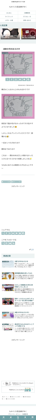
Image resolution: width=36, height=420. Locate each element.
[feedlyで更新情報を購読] (10, 243)
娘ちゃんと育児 (17, 181)
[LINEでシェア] (24, 79)
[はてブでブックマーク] (20, 79)
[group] (10, 34)
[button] (32, 34)
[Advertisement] (18, 206)
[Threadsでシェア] (16, 79)
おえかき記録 (7, 181)
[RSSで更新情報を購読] (13, 243)
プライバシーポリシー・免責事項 (18, 414)
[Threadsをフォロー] (6, 243)
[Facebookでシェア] (12, 79)
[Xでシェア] (7, 79)
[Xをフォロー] (3, 243)
